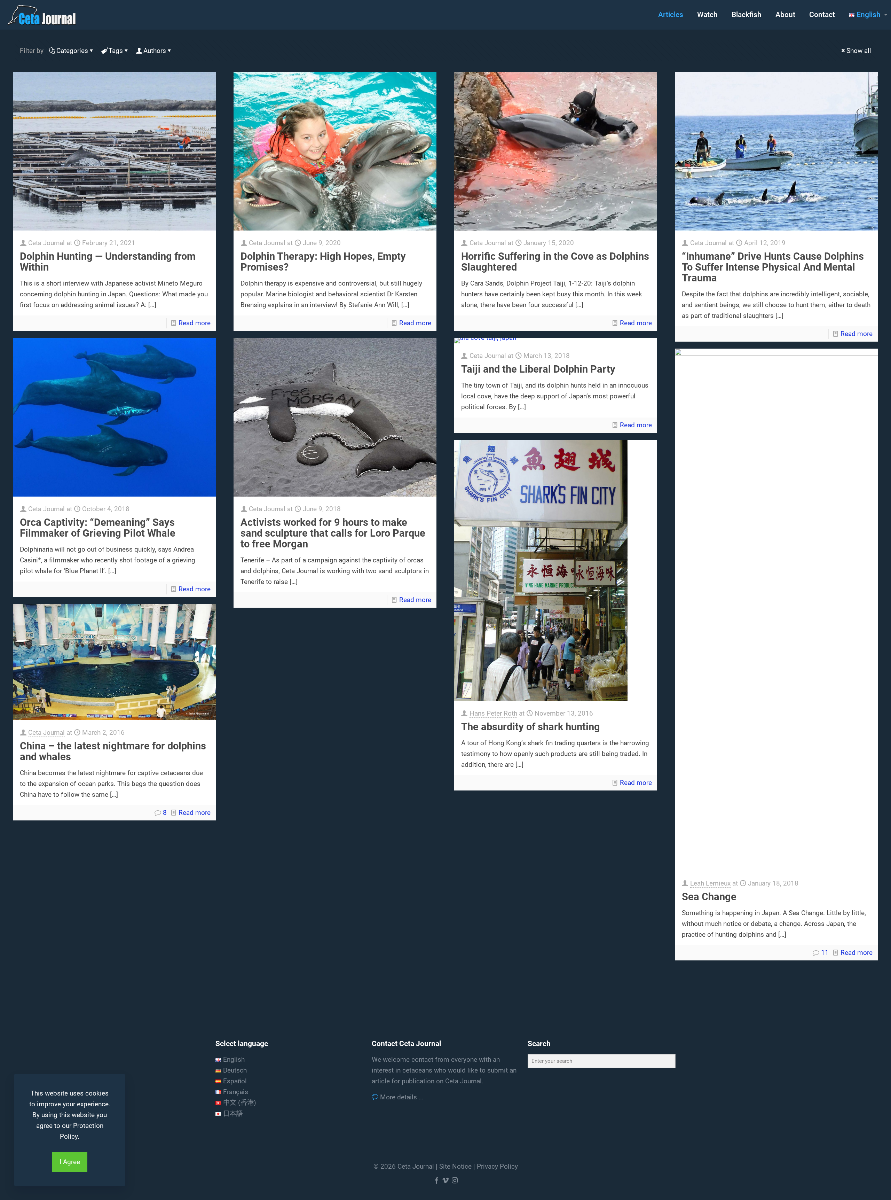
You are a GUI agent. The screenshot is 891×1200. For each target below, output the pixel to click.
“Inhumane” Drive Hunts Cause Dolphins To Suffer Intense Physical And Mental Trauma (773, 267)
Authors (154, 51)
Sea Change (709, 897)
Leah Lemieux (710, 883)
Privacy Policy (497, 1166)
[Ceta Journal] (41, 14)
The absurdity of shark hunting (530, 727)
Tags (116, 51)
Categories (72, 51)
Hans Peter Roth (493, 713)
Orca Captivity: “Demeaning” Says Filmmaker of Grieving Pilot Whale (97, 527)
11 (825, 953)
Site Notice (455, 1166)
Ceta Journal (46, 243)
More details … (400, 1097)
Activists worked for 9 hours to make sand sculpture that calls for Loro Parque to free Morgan (333, 533)
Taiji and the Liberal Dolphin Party (538, 369)
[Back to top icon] (857, 1185)
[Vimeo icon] (445, 1180)
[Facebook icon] (436, 1180)
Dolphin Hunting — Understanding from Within (108, 261)
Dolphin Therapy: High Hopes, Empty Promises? (323, 261)
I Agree (70, 1162)
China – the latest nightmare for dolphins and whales (113, 751)
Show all (858, 51)
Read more (195, 323)
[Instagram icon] (454, 1180)
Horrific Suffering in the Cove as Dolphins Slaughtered (555, 261)
